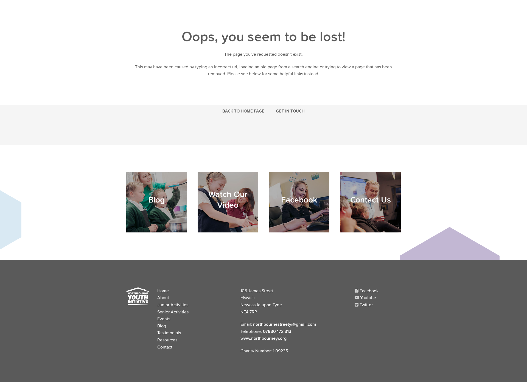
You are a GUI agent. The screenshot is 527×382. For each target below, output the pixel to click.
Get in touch (290, 110)
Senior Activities (173, 311)
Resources (167, 339)
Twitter (365, 304)
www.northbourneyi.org (263, 338)
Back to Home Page (243, 110)
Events (163, 318)
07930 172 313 (277, 331)
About (163, 297)
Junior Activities (172, 304)
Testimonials (169, 332)
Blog (161, 325)
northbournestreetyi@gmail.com (284, 324)
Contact (164, 346)
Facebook (368, 290)
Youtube (367, 297)
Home (163, 290)
